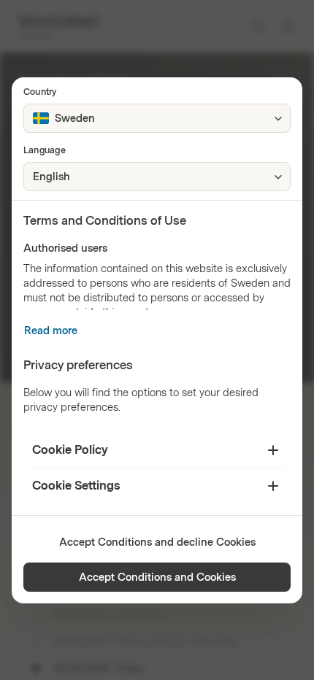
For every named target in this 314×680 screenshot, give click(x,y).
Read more (50, 331)
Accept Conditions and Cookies (157, 577)
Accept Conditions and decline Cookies (157, 542)
